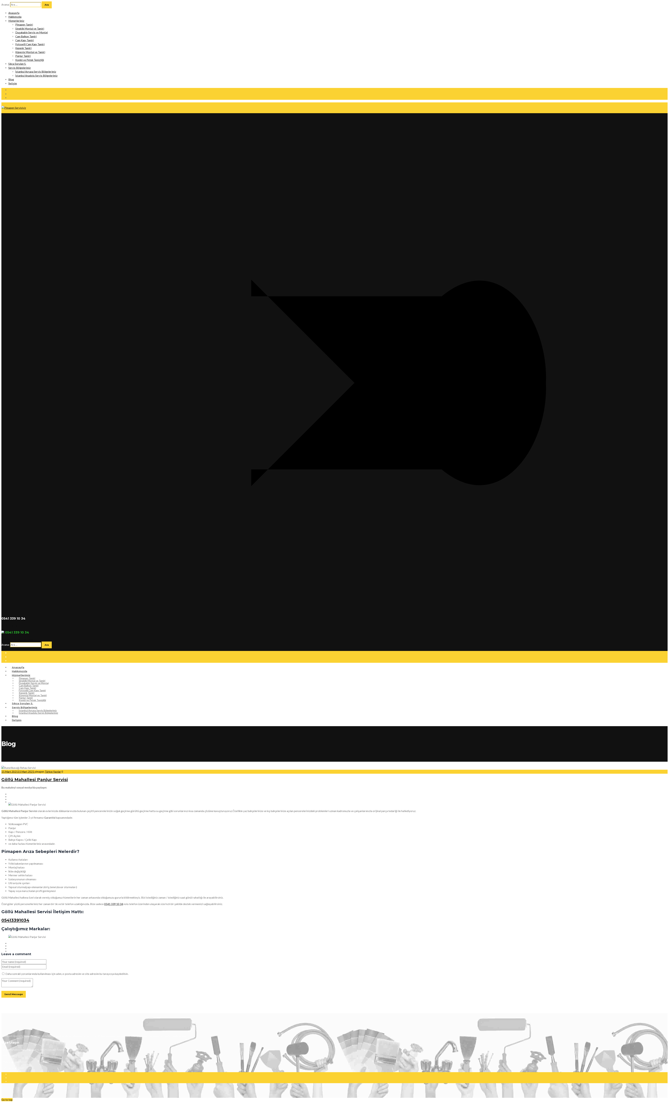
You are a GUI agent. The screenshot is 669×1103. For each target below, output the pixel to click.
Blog (11, 79)
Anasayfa (13, 12)
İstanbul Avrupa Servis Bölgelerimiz (35, 71)
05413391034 (15, 920)
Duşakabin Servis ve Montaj (31, 32)
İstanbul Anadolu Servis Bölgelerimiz (36, 75)
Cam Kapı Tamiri (24, 40)
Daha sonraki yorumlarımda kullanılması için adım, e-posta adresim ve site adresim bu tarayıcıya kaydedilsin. (66, 973)
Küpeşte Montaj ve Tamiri (30, 52)
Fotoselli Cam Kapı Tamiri (30, 44)
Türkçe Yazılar (53, 771)
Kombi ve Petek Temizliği (29, 59)
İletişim (12, 83)
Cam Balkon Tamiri (26, 36)
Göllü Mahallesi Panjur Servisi (34, 779)
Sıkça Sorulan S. (17, 63)
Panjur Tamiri (23, 55)
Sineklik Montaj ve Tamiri (29, 28)
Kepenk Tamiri (23, 48)
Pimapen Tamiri (24, 24)
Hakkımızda (14, 16)
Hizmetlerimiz (16, 20)
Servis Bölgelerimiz (19, 67)
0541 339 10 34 (113, 904)
